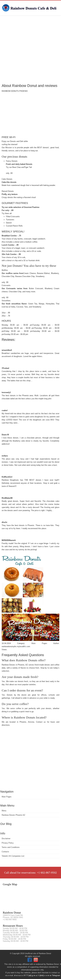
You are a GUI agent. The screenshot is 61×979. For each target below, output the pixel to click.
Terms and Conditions (11, 847)
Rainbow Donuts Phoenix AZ (13, 815)
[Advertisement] (30, 49)
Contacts (5, 852)
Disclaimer (6, 838)
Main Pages (6, 797)
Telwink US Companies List (13, 856)
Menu (4, 811)
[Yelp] (36, 961)
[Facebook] (29, 961)
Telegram (56, 975)
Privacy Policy (8, 843)
